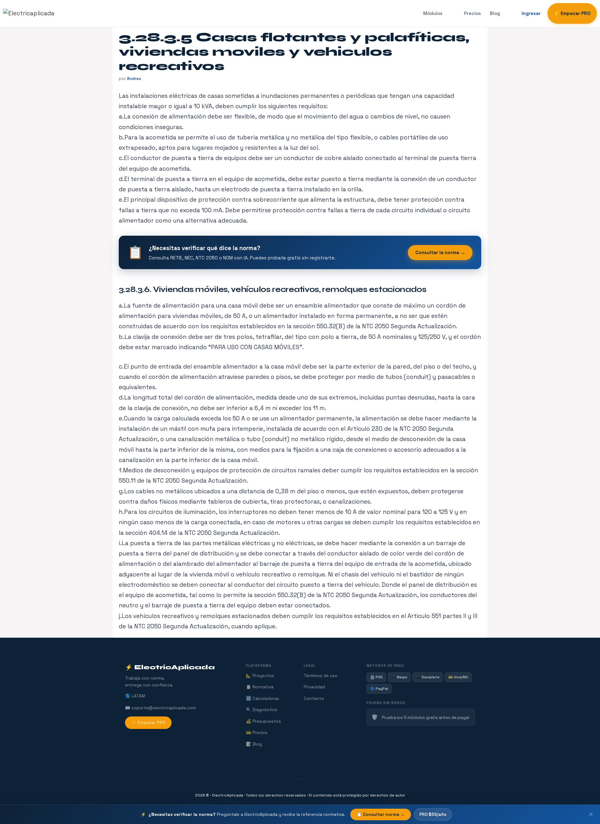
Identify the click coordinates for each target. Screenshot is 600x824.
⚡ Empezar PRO (572, 13)
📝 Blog (254, 744)
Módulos (432, 13)
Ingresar (531, 13)
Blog (495, 13)
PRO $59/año (433, 814)
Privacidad (314, 687)
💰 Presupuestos (263, 721)
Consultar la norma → (440, 252)
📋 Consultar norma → (381, 814)
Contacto (314, 698)
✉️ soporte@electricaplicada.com (160, 708)
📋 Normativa (259, 687)
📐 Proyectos (260, 675)
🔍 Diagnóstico (262, 709)
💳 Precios (257, 732)
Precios (472, 13)
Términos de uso (321, 675)
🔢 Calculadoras (262, 698)
